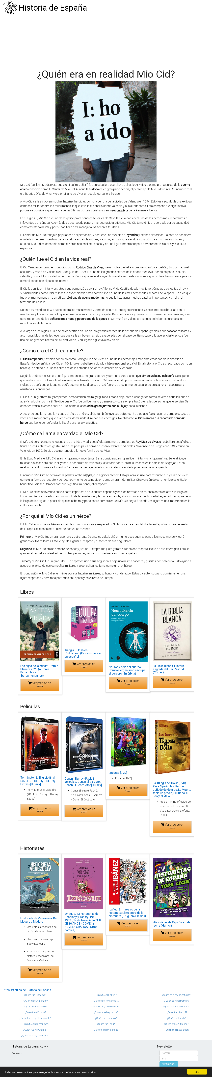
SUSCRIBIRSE (169, 1064)
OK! (197, 1072)
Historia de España (53, 8)
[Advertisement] (106, 40)
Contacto (17, 1053)
